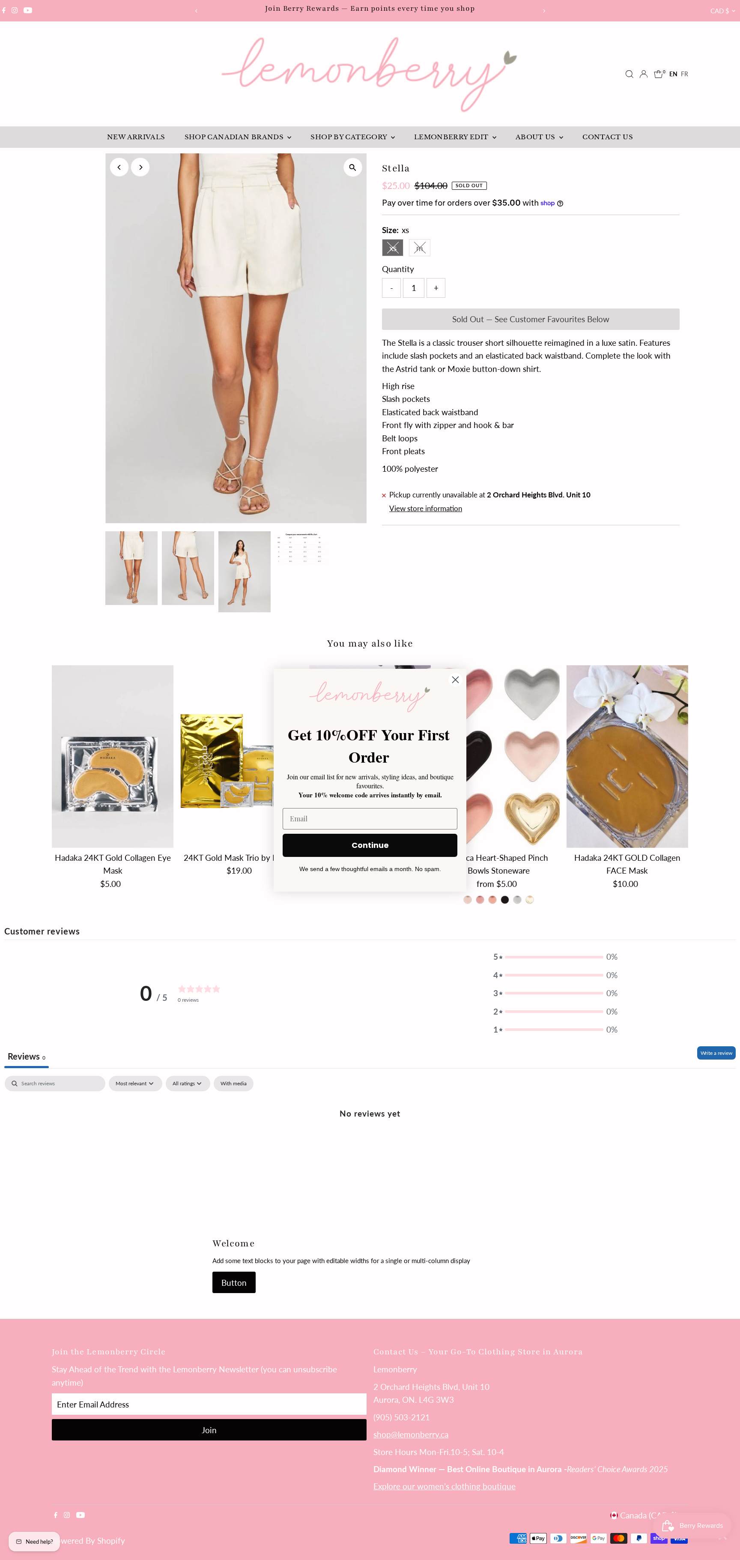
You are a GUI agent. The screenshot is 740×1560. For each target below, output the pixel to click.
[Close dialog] (455, 679)
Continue (370, 845)
